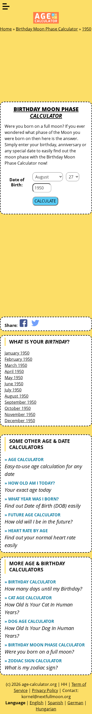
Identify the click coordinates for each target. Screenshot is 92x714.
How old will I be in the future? (39, 521)
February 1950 (18, 359)
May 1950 (14, 377)
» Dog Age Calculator (29, 621)
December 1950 (20, 420)
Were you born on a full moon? (39, 651)
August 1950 (16, 396)
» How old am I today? (30, 483)
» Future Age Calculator (33, 515)
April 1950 (14, 371)
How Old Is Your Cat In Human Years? (39, 608)
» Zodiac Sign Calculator (33, 661)
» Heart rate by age (26, 531)
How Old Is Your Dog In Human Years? (39, 632)
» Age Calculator (24, 459)
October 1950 (18, 408)
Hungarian (46, 709)
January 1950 (17, 353)
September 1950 (20, 402)
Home (6, 29)
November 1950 (20, 414)
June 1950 (14, 384)
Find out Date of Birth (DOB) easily (42, 505)
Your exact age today (28, 489)
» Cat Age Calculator (28, 598)
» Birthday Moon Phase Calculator (45, 645)
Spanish (55, 703)
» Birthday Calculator (30, 582)
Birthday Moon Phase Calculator (47, 29)
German (75, 703)
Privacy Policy (45, 690)
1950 (86, 29)
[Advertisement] (38, 68)
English (36, 703)
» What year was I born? (32, 499)
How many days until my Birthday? (43, 588)
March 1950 (16, 365)
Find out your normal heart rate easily (40, 541)
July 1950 (13, 390)
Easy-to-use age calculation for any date (43, 470)
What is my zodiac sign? (31, 667)
